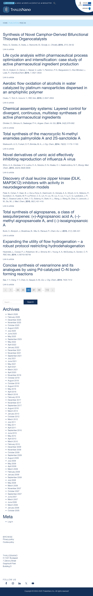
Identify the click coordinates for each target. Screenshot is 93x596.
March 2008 (13, 485)
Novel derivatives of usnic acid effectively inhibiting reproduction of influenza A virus (39, 156)
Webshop (9, 3)
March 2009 (13, 469)
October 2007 (13, 491)
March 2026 (13, 314)
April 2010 (12, 439)
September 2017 (15, 405)
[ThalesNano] (17, 9)
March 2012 (13, 419)
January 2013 (13, 414)
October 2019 (13, 378)
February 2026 (14, 317)
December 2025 (14, 320)
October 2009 (13, 452)
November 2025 (14, 322)
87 (34, 290)
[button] (54, 4)
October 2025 (13, 325)
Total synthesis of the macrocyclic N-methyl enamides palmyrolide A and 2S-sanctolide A (41, 136)
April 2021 (12, 367)
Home (5, 23)
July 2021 (12, 358)
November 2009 (14, 450)
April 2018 (12, 392)
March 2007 (13, 499)
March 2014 (13, 411)
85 (23, 290)
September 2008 (15, 477)
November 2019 (14, 375)
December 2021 (14, 350)
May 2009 (12, 463)
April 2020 (12, 372)
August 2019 (13, 380)
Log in (10, 522)
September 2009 (15, 455)
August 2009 (13, 458)
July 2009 (12, 461)
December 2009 (14, 447)
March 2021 (13, 369)
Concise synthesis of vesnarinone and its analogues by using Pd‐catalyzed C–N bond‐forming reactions (41, 269)
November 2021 (14, 353)
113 (47, 290)
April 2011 (12, 427)
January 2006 (13, 508)
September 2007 (15, 494)
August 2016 (13, 408)
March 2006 (13, 505)
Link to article (8, 49)
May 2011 (12, 425)
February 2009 (14, 472)
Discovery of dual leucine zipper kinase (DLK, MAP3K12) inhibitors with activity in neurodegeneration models (42, 182)
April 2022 (12, 344)
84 (18, 290)
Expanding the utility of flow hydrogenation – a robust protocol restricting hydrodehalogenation (44, 243)
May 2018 (12, 389)
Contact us (35, 3)
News (19, 3)
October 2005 (13, 510)
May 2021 (12, 364)
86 (28, 290)
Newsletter (47, 3)
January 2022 (13, 347)
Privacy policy (8, 539)
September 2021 (15, 356)
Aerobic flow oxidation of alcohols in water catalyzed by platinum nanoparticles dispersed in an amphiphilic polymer (45, 87)
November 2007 (14, 488)
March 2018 (13, 394)
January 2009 (13, 474)
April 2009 (12, 466)
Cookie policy (8, 542)
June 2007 (12, 497)
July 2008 (12, 480)
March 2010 (13, 441)
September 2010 (15, 430)
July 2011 (12, 422)
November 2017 (14, 403)
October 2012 (13, 416)
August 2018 (13, 386)
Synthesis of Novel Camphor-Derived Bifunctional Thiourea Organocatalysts (45, 36)
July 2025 (12, 331)
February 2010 (14, 444)
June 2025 (12, 333)
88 (39, 290)
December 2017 (14, 400)
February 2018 (14, 397)
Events (26, 3)
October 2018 (13, 383)
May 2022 (12, 342)
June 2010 (12, 433)
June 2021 (12, 361)
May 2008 (12, 483)
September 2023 (15, 339)
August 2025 (13, 328)
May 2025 (12, 336)
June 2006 (12, 502)
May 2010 (12, 436)
